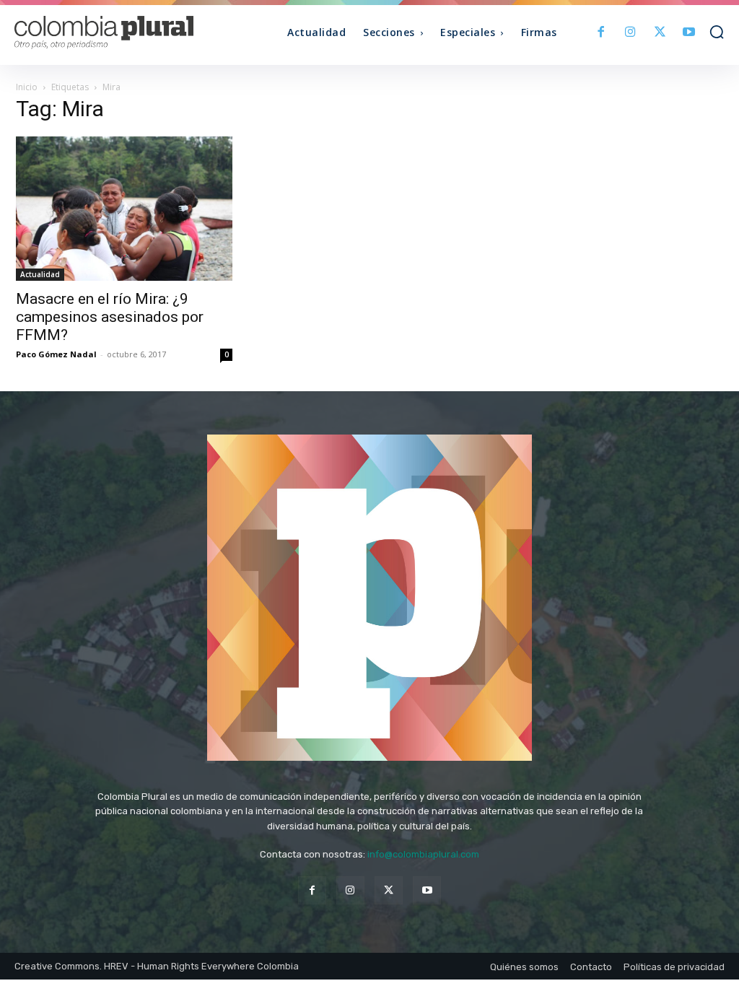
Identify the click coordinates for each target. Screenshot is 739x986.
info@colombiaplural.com (423, 854)
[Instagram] (630, 33)
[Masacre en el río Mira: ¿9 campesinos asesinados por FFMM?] (124, 208)
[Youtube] (689, 33)
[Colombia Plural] (103, 32)
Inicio (27, 87)
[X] (660, 33)
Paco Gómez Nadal (56, 354)
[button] (717, 32)
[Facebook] (601, 33)
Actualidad (40, 274)
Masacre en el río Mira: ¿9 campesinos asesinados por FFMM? (110, 317)
